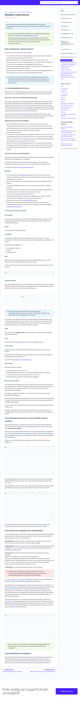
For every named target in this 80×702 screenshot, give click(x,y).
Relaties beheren (66, 18)
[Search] (76, 2)
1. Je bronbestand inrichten (17, 88)
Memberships (64, 110)
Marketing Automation (67, 106)
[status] (29, 26)
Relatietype (23, 175)
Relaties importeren (17, 14)
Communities (64, 89)
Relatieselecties (65, 30)
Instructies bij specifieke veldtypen (15, 211)
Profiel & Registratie (67, 34)
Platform (63, 112)
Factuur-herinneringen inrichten (67, 128)
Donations (63, 91)
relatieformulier (16, 550)
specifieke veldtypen (28, 200)
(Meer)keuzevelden (10, 280)
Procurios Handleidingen (10, 12)
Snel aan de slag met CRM (68, 14)
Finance (63, 97)
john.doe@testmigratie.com (14, 207)
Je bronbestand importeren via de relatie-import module (26, 419)
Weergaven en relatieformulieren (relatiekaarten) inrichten (67, 43)
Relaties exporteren (66, 70)
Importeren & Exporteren (27, 12)
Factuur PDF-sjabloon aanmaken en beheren (67, 145)
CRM (19, 12)
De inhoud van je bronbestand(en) (17, 153)
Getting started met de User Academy (68, 115)
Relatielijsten (65, 26)
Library (63, 102)
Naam (6, 329)
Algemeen (8, 171)
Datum (7, 226)
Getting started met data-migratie (28, 35)
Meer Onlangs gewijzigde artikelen (69, 148)
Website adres (9, 363)
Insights (63, 99)
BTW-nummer (9, 215)
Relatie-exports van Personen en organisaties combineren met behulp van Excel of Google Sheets (69, 65)
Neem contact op (67, 691)
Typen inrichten (65, 49)
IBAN (6, 256)
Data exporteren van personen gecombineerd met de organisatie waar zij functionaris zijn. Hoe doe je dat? (69, 75)
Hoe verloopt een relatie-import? (19, 49)
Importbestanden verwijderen (18, 653)
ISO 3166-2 (21, 342)
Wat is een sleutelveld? (12, 381)
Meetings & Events (66, 108)
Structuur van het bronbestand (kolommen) (21, 98)
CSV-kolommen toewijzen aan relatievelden (24, 530)
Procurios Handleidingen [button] (8, 1)
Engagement (64, 95)
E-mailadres (8, 234)
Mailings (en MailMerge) (67, 104)
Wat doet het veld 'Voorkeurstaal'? (22, 360)
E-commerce (64, 93)
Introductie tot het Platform (68, 118)
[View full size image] (29, 274)
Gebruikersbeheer (66, 37)
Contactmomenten (66, 22)
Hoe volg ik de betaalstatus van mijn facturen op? (68, 135)
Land (6, 338)
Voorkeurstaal (9, 346)
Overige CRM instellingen (68, 53)
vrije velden (29, 114)
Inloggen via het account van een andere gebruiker (68, 131)
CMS (62, 87)
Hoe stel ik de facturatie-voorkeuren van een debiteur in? (68, 140)
